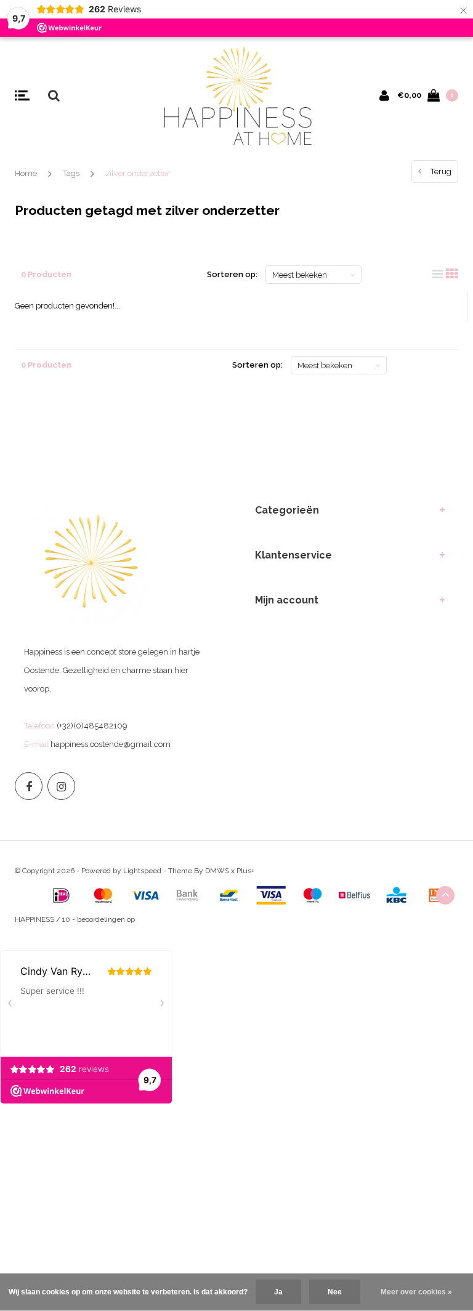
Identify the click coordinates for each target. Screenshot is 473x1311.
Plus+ (245, 870)
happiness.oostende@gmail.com (111, 744)
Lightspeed (142, 870)
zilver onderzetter (137, 173)
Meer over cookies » (416, 1292)
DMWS (217, 870)
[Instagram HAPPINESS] (61, 786)
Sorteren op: (232, 274)
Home (26, 173)
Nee (335, 1292)
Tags (71, 173)
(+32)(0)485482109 (92, 725)
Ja (278, 1292)
